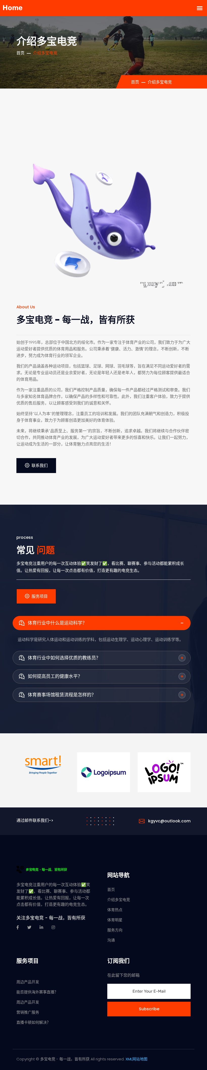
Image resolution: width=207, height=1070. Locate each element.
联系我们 (40, 465)
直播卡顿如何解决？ (33, 1022)
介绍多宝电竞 (118, 899)
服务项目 (40, 596)
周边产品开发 (27, 982)
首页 (20, 53)
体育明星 (114, 920)
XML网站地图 (136, 1059)
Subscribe (149, 1009)
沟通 (111, 940)
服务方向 (114, 930)
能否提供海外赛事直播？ (37, 992)
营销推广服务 (27, 1012)
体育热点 (114, 909)
